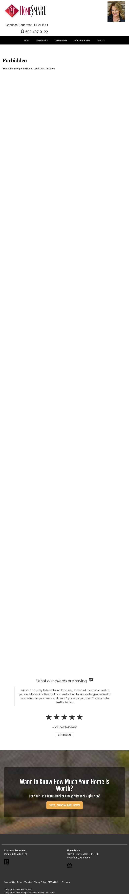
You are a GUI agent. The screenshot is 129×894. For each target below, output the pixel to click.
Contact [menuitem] (101, 40)
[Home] (25, 9)
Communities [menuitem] (61, 40)
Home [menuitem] (27, 40)
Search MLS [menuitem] (42, 40)
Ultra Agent (50, 892)
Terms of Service (24, 882)
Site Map (66, 882)
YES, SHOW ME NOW (64, 805)
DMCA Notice (54, 882)
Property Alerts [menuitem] (82, 40)
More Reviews (64, 734)
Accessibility (9, 882)
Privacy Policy (39, 882)
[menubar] (64, 40)
